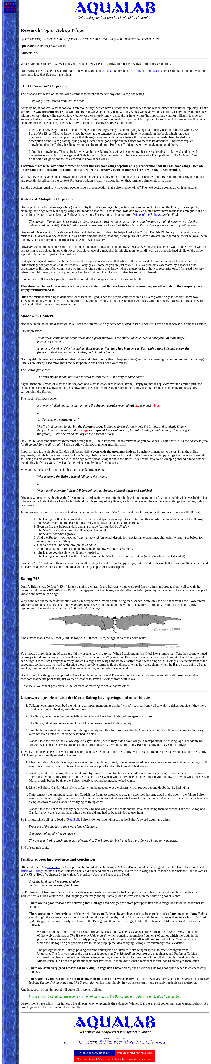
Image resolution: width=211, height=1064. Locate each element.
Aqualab (107, 70)
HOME (101, 1041)
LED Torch (159, 1043)
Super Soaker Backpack (92, 1043)
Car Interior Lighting (138, 1043)
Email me (120, 1038)
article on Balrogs (32, 871)
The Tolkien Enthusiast (144, 70)
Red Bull (73, 819)
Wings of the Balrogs (147, 214)
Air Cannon (115, 1043)
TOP (150, 1041)
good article (52, 867)
